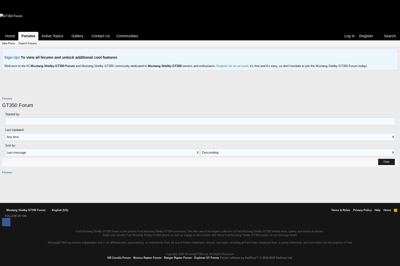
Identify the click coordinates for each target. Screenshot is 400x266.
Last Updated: (14, 130)
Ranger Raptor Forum (178, 257)
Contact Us (100, 36)
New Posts (8, 43)
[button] (66, 36)
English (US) (59, 210)
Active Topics (52, 36)
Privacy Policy (362, 210)
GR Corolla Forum (119, 257)
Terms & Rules (340, 210)
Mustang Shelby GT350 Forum (26, 210)
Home (10, 36)
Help (377, 210)
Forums (28, 36)
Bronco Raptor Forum (147, 257)
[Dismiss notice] (394, 53)
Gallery (77, 36)
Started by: (12, 114)
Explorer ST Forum (206, 257)
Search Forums (28, 43)
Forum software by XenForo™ (256, 257)
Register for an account (232, 66)
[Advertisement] (200, 86)
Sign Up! (12, 57)
